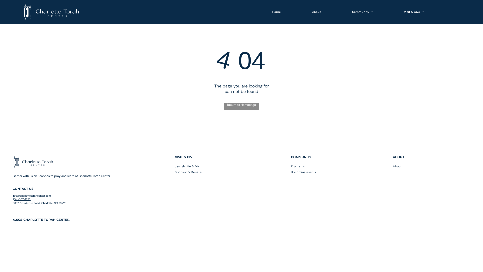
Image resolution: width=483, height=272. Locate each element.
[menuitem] (276, 12)
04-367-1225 (22, 199)
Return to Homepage (241, 105)
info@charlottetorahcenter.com (32, 195)
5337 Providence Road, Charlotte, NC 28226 (39, 203)
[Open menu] (457, 12)
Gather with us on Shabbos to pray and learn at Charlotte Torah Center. (62, 176)
